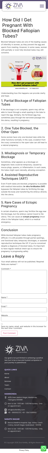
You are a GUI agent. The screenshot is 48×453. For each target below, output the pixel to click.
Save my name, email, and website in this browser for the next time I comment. (23, 327)
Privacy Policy (24, 450)
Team (6, 385)
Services (7, 381)
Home (6, 374)
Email (4, 306)
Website (4, 315)
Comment (6, 269)
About (6, 377)
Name (4, 297)
